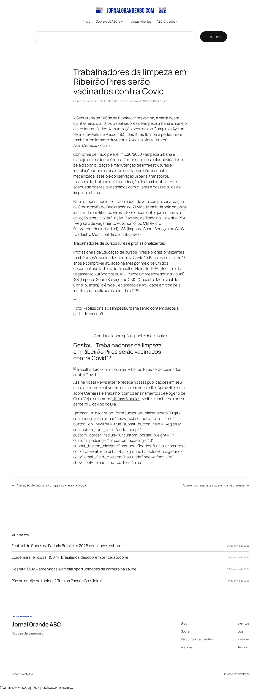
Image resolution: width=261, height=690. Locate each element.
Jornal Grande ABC (36, 624)
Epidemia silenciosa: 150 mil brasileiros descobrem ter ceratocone (70, 557)
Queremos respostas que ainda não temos (213, 485)
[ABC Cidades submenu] (177, 21)
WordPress (243, 674)
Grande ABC (92, 101)
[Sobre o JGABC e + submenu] (124, 21)
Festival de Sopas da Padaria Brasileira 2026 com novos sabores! (68, 546)
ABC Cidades (111, 101)
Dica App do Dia (102, 404)
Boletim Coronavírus (130, 101)
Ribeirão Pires (160, 101)
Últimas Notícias (126, 398)
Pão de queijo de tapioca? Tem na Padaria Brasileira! (57, 581)
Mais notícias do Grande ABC (130, 325)
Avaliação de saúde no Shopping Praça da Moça (51, 485)
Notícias (147, 101)
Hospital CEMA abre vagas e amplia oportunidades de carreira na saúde (74, 569)
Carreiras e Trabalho (102, 393)
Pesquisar (213, 37)
